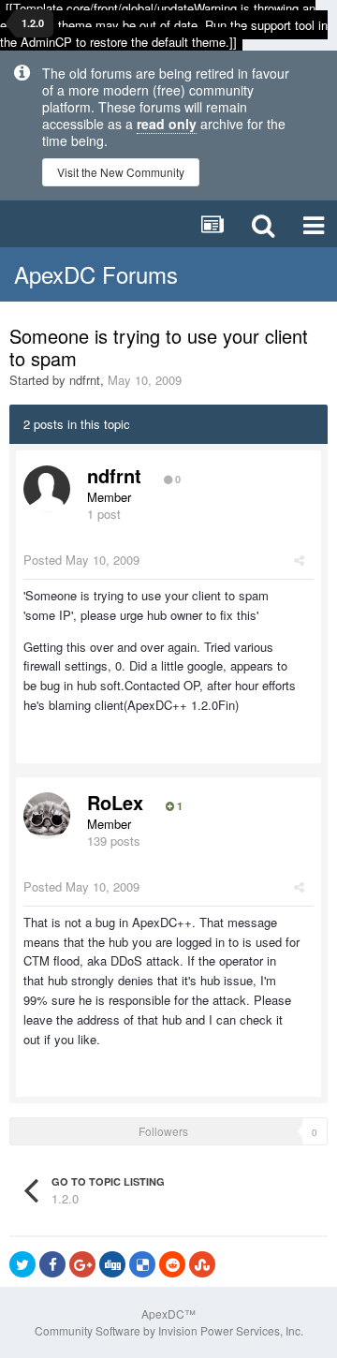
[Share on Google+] (82, 1264)
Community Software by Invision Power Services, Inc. (169, 1330)
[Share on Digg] (112, 1264)
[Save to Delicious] (142, 1264)
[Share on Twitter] (22, 1264)
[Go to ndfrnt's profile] (46, 488)
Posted (81, 559)
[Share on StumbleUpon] (202, 1264)
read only (167, 123)
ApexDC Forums (96, 274)
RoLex (115, 802)
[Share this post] (299, 559)
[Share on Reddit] (172, 1264)
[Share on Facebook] (52, 1264)
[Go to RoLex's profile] (46, 815)
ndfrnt (84, 380)
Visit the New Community (120, 172)
